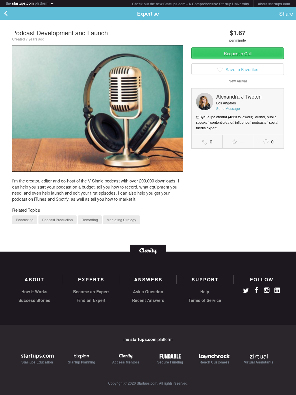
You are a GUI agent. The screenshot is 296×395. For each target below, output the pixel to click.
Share (286, 13)
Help (204, 291)
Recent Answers (148, 300)
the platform (27, 3)
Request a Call (237, 53)
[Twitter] (246, 291)
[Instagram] (267, 290)
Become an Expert (91, 291)
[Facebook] (256, 290)
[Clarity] (148, 250)
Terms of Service (204, 300)
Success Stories (34, 300)
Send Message (228, 108)
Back (11, 13)
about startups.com (274, 3)
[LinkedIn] (277, 290)
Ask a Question (148, 291)
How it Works (34, 291)
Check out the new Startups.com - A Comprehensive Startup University (190, 3)
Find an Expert (91, 300)
